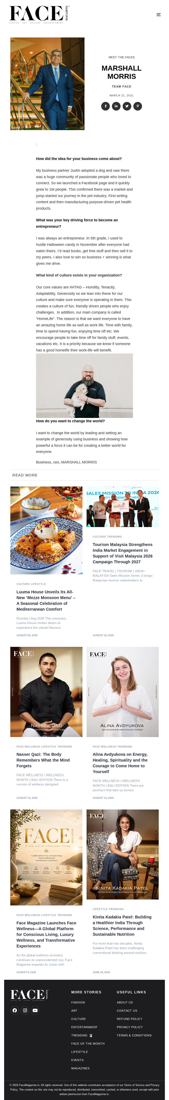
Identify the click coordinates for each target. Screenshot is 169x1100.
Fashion (78, 1002)
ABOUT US (125, 1002)
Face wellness (28, 746)
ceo (56, 462)
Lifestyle (38, 584)
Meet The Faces (122, 57)
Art (74, 1010)
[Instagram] (24, 1010)
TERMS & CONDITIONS (134, 1035)
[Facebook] (14, 1010)
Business (43, 462)
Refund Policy (129, 1019)
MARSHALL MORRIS (79, 462)
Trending (114, 536)
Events (77, 1060)
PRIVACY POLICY (130, 1027)
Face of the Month (88, 1043)
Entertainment (84, 1027)
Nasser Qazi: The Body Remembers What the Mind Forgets (43, 760)
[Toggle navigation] (135, 14)
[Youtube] (35, 1010)
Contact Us (127, 1010)
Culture (23, 584)
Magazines (80, 1068)
